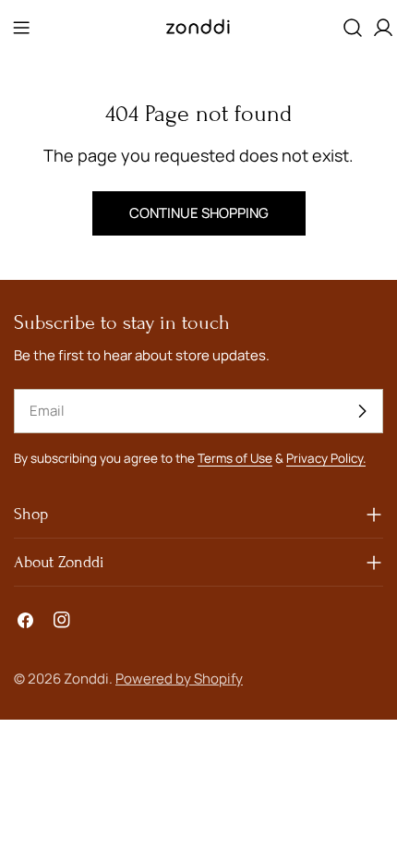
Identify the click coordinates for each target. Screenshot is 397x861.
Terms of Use (235, 458)
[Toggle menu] (21, 27)
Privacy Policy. (326, 458)
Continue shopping (199, 213)
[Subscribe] (362, 411)
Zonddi (86, 678)
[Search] (352, 27)
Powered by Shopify (179, 678)
